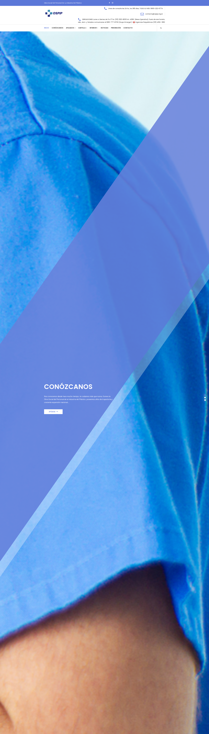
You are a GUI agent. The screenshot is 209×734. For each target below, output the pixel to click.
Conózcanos (57, 28)
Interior (93, 28)
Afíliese (52, 411)
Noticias (104, 28)
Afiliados (70, 28)
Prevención (116, 28)
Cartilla (82, 28)
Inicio (46, 28)
